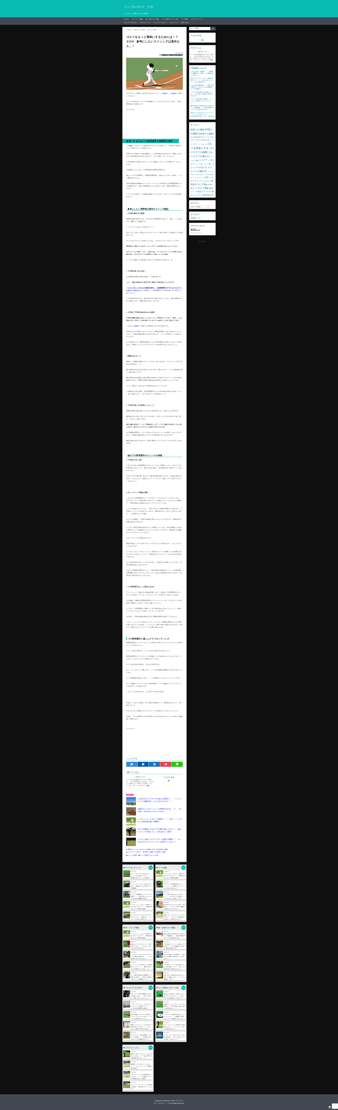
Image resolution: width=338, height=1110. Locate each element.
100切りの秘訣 (162, 849)
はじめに (126, 19)
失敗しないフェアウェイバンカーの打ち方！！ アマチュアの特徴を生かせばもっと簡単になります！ (174, 917)
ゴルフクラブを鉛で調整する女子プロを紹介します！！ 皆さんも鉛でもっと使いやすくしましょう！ (141, 996)
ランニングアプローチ (198, 177)
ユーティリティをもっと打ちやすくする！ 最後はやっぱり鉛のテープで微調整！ (141, 886)
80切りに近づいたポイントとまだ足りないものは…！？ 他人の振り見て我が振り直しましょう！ (141, 1056)
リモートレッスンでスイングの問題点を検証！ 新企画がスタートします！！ (141, 1087)
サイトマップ (174, 22)
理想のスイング (132, 849)
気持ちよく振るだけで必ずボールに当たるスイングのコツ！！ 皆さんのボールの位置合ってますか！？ (174, 996)
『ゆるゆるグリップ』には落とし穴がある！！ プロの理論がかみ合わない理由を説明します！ (174, 946)
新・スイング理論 (137, 19)
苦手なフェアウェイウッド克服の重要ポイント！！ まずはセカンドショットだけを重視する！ (201, 80)
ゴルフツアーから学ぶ (130, 22)
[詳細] (148, 785)
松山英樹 (209, 184)
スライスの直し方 (199, 164)
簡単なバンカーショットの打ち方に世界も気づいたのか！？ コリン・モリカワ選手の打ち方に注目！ (141, 1027)
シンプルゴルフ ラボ (138, 6)
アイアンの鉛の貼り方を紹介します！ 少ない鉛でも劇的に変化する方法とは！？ (201, 93)
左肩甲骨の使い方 (207, 181)
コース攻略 (184, 19)
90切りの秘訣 (148, 852)
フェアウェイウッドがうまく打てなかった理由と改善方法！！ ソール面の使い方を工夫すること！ (141, 956)
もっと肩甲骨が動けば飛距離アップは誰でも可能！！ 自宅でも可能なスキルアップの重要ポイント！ (141, 977)
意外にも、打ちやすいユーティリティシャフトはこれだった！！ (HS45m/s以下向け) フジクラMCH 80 (202, 114)
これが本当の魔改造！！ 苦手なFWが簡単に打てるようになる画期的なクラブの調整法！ (202, 87)
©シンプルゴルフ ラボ (162, 1103)
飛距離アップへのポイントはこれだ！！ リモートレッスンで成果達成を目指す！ (141, 1066)
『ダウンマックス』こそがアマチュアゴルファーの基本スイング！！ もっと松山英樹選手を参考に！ (141, 1006)
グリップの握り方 (202, 144)
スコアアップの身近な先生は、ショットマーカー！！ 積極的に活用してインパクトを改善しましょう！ (174, 1016)
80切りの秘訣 (160, 852)
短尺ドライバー (205, 191)
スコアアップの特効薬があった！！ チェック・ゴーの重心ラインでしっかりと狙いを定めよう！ (174, 886)
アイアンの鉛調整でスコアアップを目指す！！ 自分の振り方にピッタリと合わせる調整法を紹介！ (141, 896)
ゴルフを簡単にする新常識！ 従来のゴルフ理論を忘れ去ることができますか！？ (174, 956)
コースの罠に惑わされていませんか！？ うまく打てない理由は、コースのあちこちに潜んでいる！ (174, 896)
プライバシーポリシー (160, 22)
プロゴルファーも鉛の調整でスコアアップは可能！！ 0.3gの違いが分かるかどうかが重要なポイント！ (141, 1037)
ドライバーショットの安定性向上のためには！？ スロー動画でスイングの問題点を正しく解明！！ (141, 1076)
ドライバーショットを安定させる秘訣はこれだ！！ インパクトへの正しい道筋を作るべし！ (174, 1027)
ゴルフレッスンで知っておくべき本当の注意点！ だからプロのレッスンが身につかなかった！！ (174, 1037)
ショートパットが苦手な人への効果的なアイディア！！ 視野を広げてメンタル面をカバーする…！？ (141, 967)
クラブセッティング (197, 19)
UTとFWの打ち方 (197, 137)
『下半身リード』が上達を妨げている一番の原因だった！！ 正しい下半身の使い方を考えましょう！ (174, 967)
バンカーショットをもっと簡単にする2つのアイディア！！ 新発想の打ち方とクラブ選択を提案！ (141, 906)
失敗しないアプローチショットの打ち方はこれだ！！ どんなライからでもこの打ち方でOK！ (141, 946)
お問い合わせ (185, 22)
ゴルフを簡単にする (147, 849)
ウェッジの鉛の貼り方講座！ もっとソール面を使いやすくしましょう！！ (201, 100)
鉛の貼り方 (208, 195)
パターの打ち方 (199, 174)
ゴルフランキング (195, 233)
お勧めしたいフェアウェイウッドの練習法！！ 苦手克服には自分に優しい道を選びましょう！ (174, 1006)
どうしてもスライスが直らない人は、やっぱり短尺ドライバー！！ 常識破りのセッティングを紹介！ (141, 876)
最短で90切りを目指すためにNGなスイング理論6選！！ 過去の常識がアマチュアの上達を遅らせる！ (174, 936)
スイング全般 (165, 55)
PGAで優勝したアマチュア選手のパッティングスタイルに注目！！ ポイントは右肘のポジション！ (141, 1016)
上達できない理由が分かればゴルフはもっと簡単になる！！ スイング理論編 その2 (174, 977)
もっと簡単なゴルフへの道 (170, 19)
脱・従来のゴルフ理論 (152, 19)
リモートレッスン (145, 22)
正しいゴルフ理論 (199, 188)
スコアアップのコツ (133, 852)
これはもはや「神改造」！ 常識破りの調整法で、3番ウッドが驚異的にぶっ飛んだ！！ (202, 73)
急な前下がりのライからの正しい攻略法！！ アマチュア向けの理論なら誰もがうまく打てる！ (174, 906)
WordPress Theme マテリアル (173, 1101)
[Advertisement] (154, 123)
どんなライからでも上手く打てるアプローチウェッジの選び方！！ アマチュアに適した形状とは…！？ (141, 917)
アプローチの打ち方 (201, 140)
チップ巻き (208, 164)
